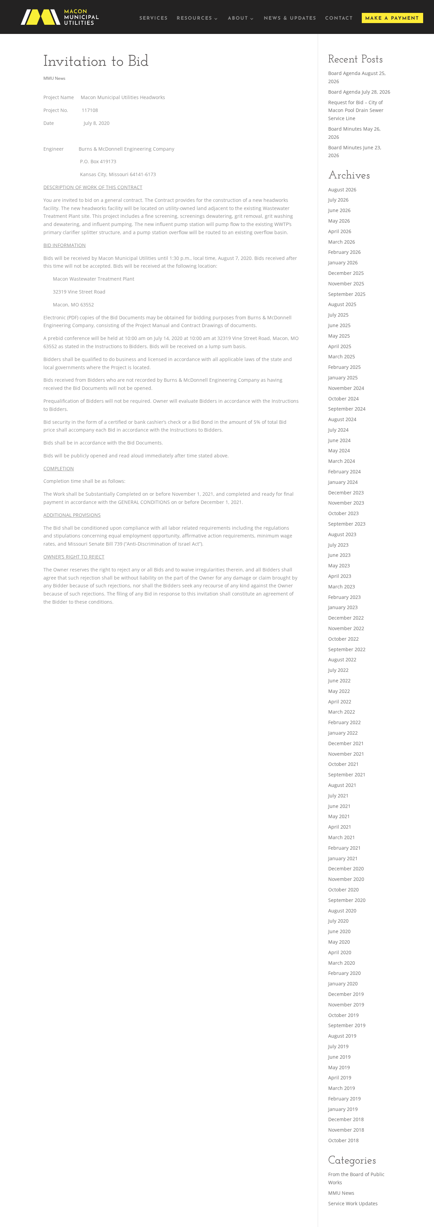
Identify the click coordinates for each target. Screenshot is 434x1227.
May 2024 (339, 450)
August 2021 (342, 785)
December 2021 (346, 743)
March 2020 (341, 963)
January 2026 (343, 262)
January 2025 (343, 377)
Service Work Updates (353, 1203)
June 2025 (339, 325)
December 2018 (346, 1119)
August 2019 (342, 1036)
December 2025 (346, 273)
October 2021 (343, 764)
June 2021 (339, 806)
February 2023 (344, 597)
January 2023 (343, 607)
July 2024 (338, 430)
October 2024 (343, 398)
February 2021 (344, 848)
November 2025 (346, 283)
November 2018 (346, 1130)
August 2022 (342, 659)
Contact (339, 18)
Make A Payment (392, 18)
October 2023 (343, 513)
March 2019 (341, 1088)
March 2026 (341, 242)
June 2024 (339, 440)
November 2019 (346, 1004)
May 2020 (339, 942)
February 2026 (344, 252)
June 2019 (339, 1057)
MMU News (54, 78)
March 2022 (341, 712)
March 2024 (341, 461)
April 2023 (339, 576)
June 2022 (339, 680)
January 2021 (343, 858)
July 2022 (338, 670)
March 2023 (341, 586)
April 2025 (339, 346)
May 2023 (339, 565)
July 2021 (338, 795)
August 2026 (342, 189)
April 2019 (339, 1077)
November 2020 (346, 879)
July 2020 (338, 921)
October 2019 (343, 1015)
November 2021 (346, 754)
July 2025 (338, 315)
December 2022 (346, 618)
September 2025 (347, 294)
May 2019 (339, 1067)
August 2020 (342, 910)
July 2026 (338, 199)
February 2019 (344, 1098)
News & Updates (290, 18)
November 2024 (346, 388)
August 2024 (342, 419)
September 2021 (347, 774)
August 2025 (342, 304)
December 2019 (346, 994)
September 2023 (347, 524)
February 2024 (344, 471)
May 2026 (339, 221)
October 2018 (343, 1140)
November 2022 (346, 628)
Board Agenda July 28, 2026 (359, 92)
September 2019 (347, 1025)
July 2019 (338, 1046)
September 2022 (347, 649)
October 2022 (343, 639)
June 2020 (339, 931)
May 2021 (339, 816)
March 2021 (341, 837)
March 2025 (341, 356)
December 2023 (346, 492)
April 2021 (339, 827)
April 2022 (339, 701)
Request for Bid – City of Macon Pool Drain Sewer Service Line (355, 110)
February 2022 (344, 722)
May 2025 (339, 336)
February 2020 (344, 973)
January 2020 (343, 983)
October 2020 (343, 889)
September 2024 (347, 408)
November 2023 (346, 502)
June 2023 (339, 555)
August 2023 (342, 534)
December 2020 (346, 868)
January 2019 (343, 1109)
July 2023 (338, 545)
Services (153, 18)
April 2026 (339, 231)
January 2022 (343, 733)
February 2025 (344, 367)
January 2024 (343, 482)
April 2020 (339, 952)
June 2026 (339, 210)
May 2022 (339, 691)
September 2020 (347, 900)
